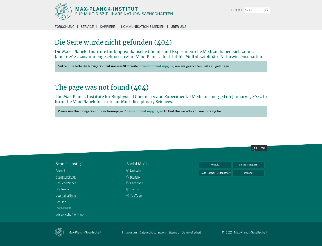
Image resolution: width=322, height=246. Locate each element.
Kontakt (215, 164)
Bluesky (135, 177)
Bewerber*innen (66, 177)
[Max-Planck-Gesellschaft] (61, 232)
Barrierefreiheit (191, 232)
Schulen (61, 202)
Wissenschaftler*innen (70, 214)
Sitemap (173, 232)
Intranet (248, 172)
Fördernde (62, 189)
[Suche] (266, 10)
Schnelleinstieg (69, 164)
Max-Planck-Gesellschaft (216, 172)
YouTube (136, 195)
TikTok (134, 189)
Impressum (129, 232)
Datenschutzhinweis (152, 232)
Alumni (60, 170)
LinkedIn (135, 170)
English (236, 10)
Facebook (136, 183)
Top (262, 148)
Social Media (138, 164)
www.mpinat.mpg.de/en (145, 111)
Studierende (63, 208)
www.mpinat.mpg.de (157, 66)
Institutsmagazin (248, 164)
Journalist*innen (67, 195)
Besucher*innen (66, 183)
